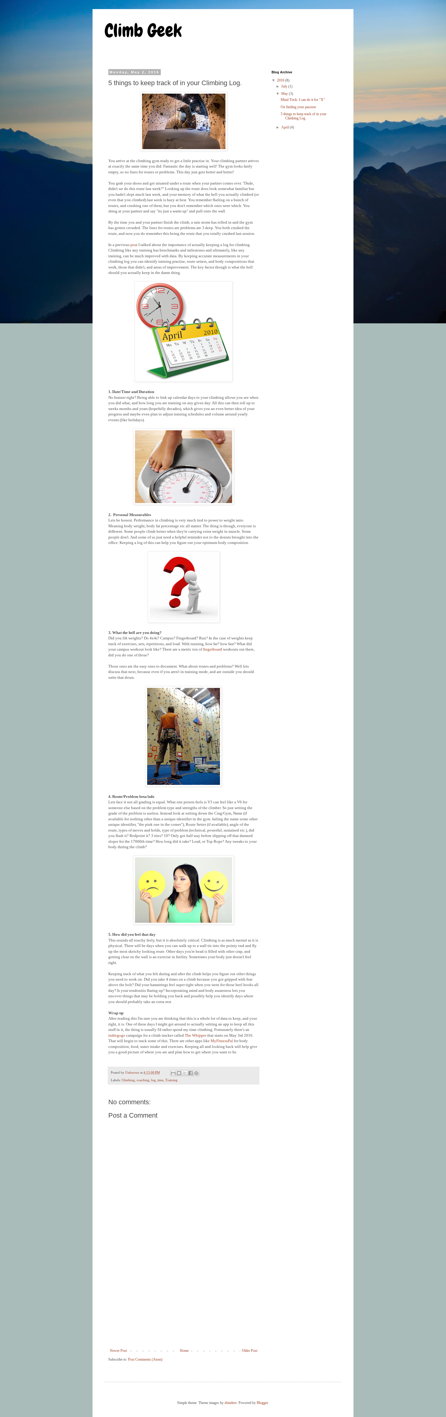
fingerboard (212, 649)
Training (171, 1080)
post (133, 244)
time (160, 1080)
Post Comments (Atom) (145, 1359)
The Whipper (195, 1035)
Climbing (128, 1080)
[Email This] (173, 1073)
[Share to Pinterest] (196, 1073)
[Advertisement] (183, 1298)
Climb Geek (143, 30)
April (285, 127)
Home (184, 1351)
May (285, 94)
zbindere (231, 1403)
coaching (143, 1080)
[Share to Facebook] (191, 1073)
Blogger (262, 1403)
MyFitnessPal (222, 1041)
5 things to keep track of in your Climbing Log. (303, 116)
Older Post (249, 1351)
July (284, 86)
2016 (281, 80)
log (153, 1080)
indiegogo (116, 1035)
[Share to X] (185, 1073)
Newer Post (118, 1351)
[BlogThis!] (179, 1073)
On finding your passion (298, 107)
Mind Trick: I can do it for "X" (303, 100)
